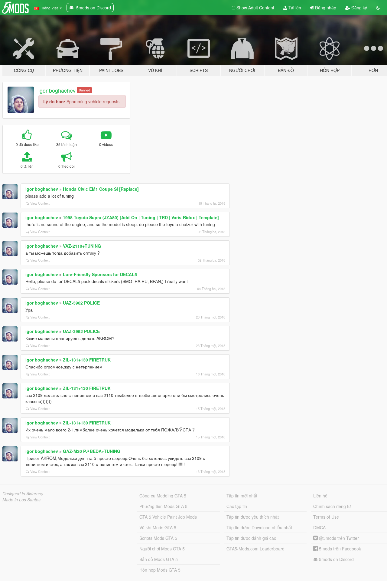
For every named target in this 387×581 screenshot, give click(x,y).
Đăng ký (358, 8)
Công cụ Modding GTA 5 (162, 496)
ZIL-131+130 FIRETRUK (87, 360)
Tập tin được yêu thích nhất (252, 517)
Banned (84, 90)
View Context (40, 203)
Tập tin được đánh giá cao (251, 538)
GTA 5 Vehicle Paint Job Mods (168, 517)
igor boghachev (57, 90)
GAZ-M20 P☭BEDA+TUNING (91, 451)
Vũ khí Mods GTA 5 (157, 527)
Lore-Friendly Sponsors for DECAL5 (100, 274)
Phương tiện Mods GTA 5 (163, 506)
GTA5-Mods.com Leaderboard (255, 549)
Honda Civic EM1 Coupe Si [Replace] (101, 189)
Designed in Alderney (22, 493)
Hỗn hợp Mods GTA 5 (159, 570)
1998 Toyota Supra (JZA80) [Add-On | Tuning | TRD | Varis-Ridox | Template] (141, 217)
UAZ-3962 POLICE (81, 303)
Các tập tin (236, 506)
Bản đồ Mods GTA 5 (158, 559)
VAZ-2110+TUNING (82, 246)
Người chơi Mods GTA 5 (162, 549)
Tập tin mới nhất (241, 496)
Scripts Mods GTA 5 (158, 538)
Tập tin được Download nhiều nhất (259, 527)
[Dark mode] (378, 7)
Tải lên (294, 8)
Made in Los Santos (21, 500)
